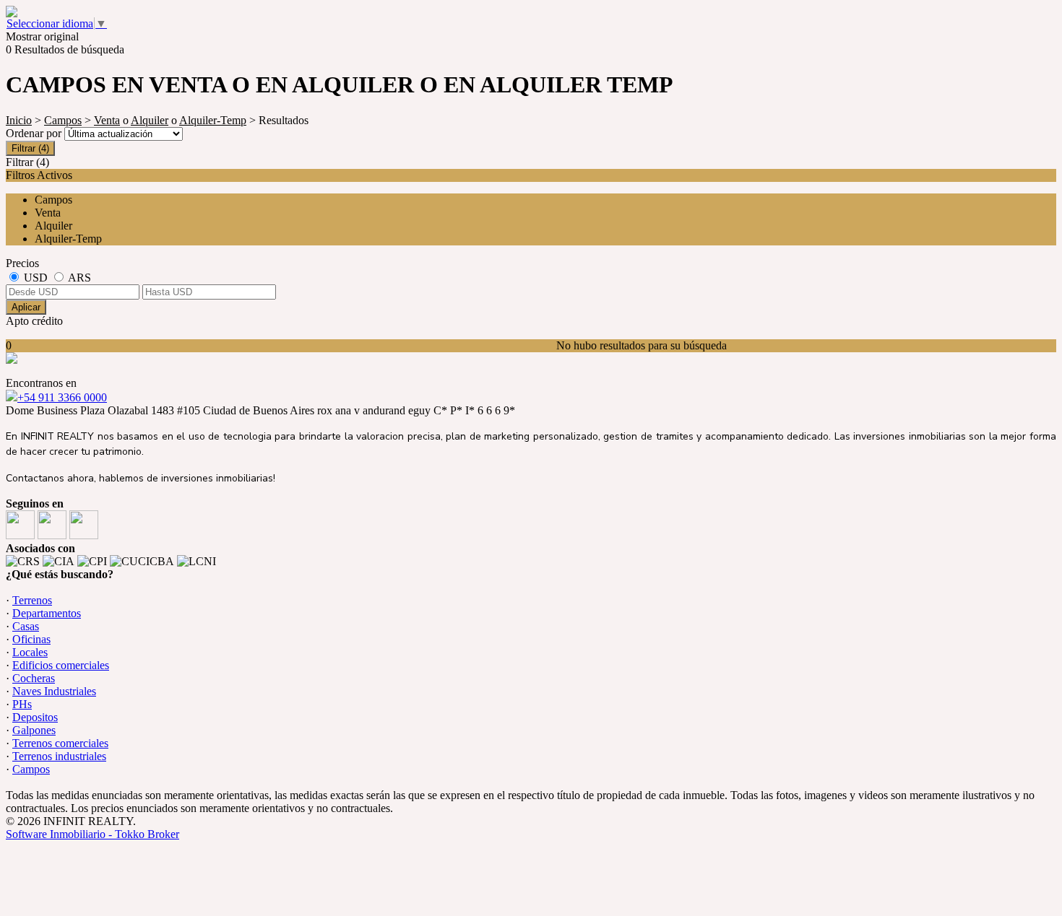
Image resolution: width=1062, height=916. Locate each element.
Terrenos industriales (59, 756)
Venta (107, 120)
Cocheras (33, 678)
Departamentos (46, 613)
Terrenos (32, 600)
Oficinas (31, 639)
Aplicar (26, 307)
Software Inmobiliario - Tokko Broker (92, 834)
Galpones (34, 730)
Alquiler (149, 120)
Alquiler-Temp (212, 120)
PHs (22, 704)
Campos (63, 120)
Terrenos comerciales (60, 743)
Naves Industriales (54, 691)
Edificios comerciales (60, 665)
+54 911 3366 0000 (62, 397)
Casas (25, 626)
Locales (30, 652)
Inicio (19, 120)
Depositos (35, 717)
